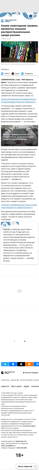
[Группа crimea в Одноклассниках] (29, 364)
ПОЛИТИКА (5, 380)
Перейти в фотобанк (30, 64)
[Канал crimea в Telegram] (5, 364)
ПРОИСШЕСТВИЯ (26, 380)
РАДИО (26, 387)
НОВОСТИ (5, 387)
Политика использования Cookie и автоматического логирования (13, 407)
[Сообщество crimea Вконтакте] (13, 364)
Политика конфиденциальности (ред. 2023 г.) (17, 411)
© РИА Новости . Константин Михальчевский (12, 64)
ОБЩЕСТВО (15, 380)
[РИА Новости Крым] (8, 20)
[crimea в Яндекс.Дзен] (21, 364)
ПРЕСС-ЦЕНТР (16, 387)
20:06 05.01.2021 (6, 39)
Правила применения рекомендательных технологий (16, 414)
